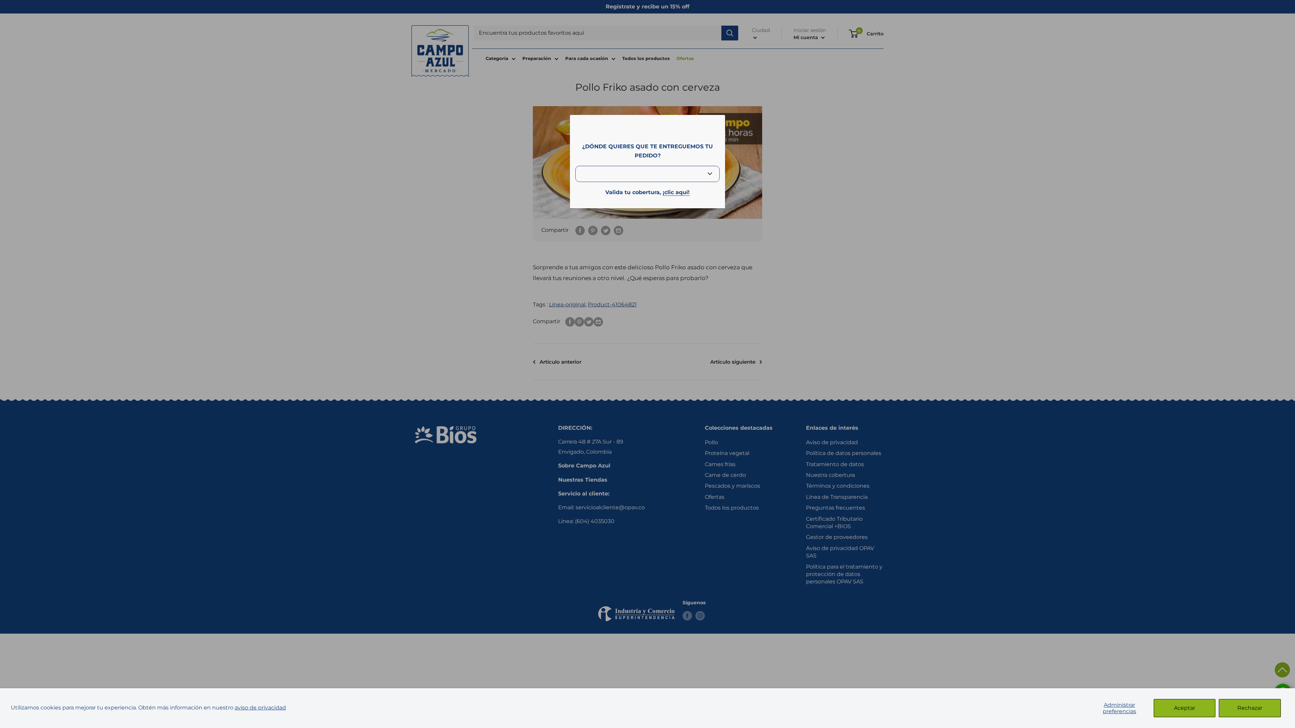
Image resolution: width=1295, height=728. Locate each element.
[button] (1282, 669)
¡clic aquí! (676, 192)
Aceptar (1184, 708)
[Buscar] (729, 33)
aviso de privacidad (260, 707)
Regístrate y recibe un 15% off (647, 6)
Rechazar (1249, 708)
